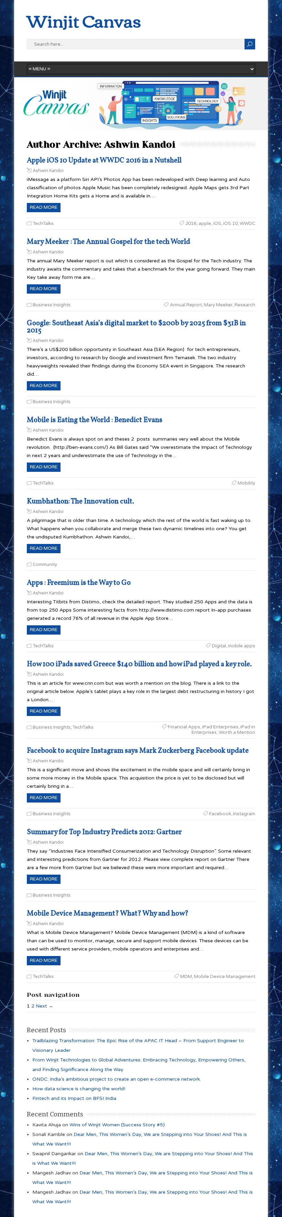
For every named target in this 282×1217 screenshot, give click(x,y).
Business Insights (51, 305)
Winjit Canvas (84, 20)
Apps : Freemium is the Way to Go (79, 583)
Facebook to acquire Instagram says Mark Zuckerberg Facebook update (138, 751)
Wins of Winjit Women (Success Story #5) (117, 1125)
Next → (44, 1006)
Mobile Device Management (224, 976)
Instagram (244, 814)
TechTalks (43, 223)
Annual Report (186, 305)
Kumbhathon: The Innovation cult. (80, 502)
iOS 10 (230, 223)
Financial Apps (184, 727)
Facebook (220, 814)
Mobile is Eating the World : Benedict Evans (94, 420)
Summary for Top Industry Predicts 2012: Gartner (104, 832)
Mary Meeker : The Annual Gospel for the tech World (108, 242)
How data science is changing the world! (78, 1089)
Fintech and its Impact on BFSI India (74, 1098)
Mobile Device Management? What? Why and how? (107, 914)
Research (245, 305)
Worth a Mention (237, 732)
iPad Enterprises (220, 727)
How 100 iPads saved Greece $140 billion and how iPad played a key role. (139, 664)
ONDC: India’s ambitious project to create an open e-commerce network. (116, 1079)
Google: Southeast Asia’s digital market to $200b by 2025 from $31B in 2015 (136, 326)
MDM (186, 976)
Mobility (246, 483)
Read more (43, 207)
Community (45, 564)
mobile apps (241, 646)
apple (204, 223)
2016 (190, 223)
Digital (219, 646)
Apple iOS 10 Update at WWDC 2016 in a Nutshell (104, 161)
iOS (217, 223)
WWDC (247, 223)
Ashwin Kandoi (48, 170)
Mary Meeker (218, 305)
